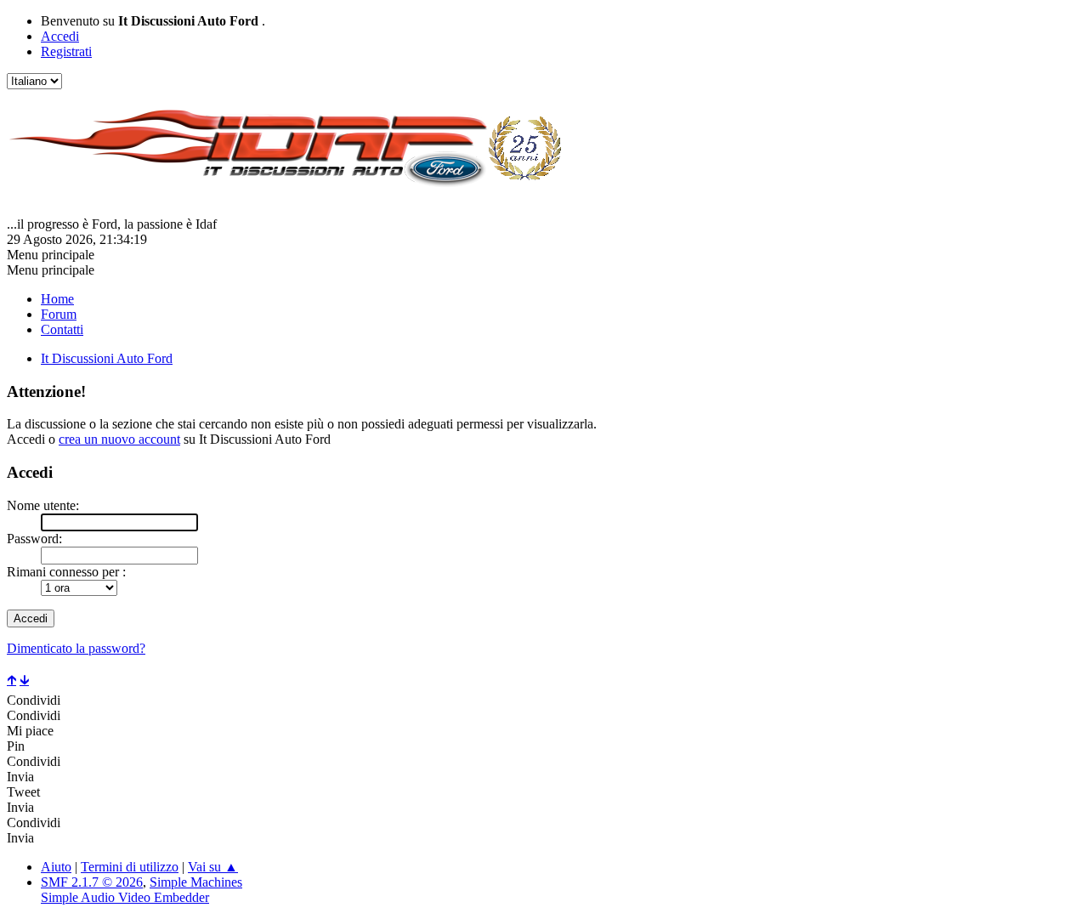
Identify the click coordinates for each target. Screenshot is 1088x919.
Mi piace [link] (30, 730)
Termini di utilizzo (129, 866)
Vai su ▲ (213, 866)
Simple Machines (196, 882)
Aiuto (56, 866)
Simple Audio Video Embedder (125, 897)
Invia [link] (20, 776)
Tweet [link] (23, 792)
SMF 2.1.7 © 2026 (92, 882)
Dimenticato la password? (76, 648)
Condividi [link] (33, 700)
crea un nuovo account (119, 439)
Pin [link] (16, 746)
